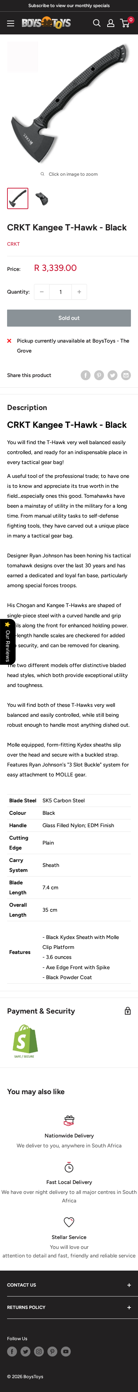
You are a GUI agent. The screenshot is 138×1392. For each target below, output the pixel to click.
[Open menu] (10, 23)
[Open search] (97, 23)
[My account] (110, 23)
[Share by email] (126, 375)
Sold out (69, 318)
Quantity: (18, 292)
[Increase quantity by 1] (79, 291)
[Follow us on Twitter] (25, 1351)
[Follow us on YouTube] (66, 1351)
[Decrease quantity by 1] (41, 291)
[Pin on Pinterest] (99, 375)
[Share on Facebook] (86, 375)
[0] (125, 23)
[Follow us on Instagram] (39, 1351)
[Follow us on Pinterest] (52, 1351)
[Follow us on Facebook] (12, 1351)
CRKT (13, 244)
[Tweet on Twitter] (112, 375)
